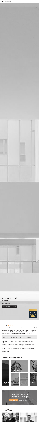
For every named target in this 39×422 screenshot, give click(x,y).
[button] (36, 1)
